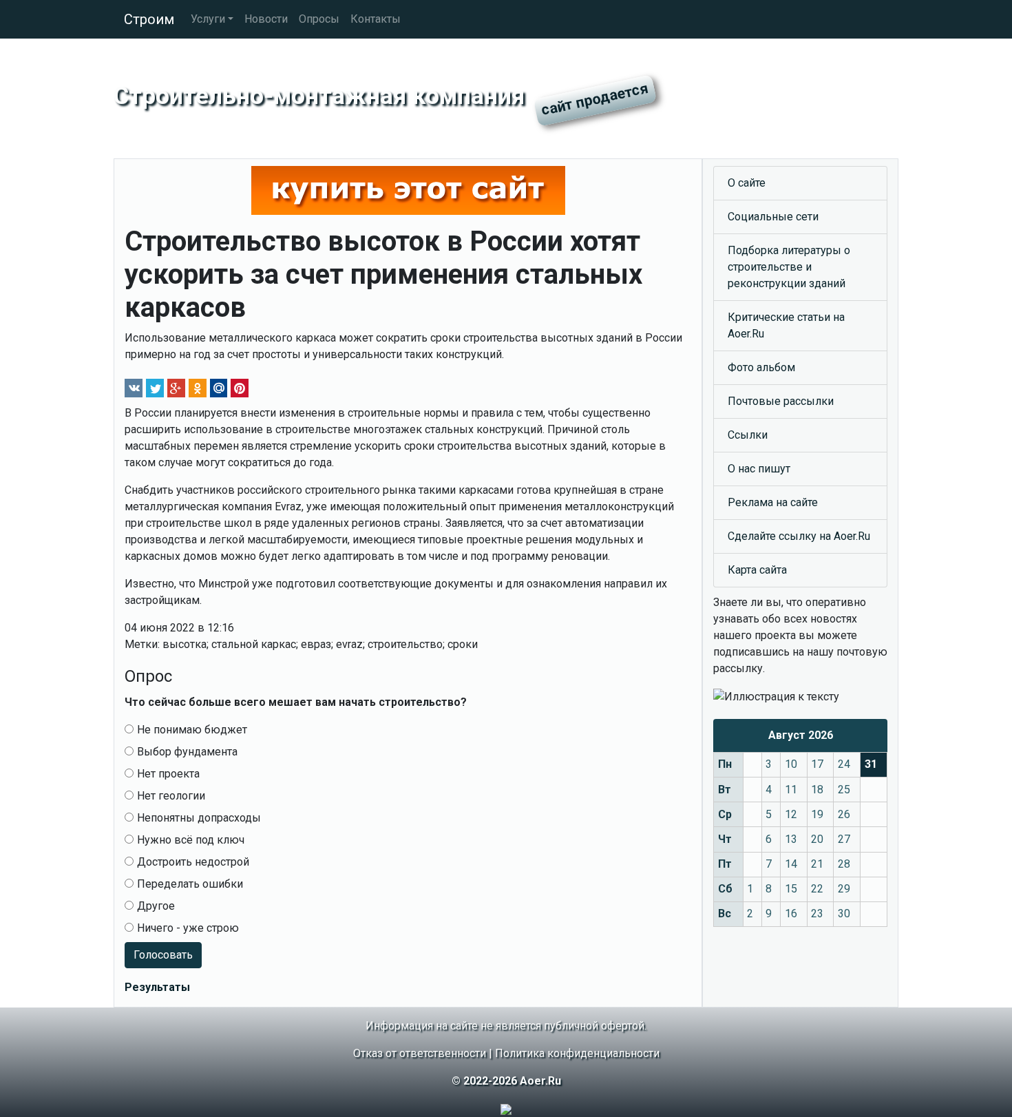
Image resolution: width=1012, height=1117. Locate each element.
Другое (156, 905)
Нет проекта (168, 773)
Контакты (375, 18)
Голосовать (163, 954)
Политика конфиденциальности (577, 1053)
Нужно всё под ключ (190, 839)
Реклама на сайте (773, 502)
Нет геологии (171, 795)
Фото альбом (761, 367)
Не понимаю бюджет (192, 729)
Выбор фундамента (187, 751)
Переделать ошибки (190, 883)
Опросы (319, 18)
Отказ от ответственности (419, 1053)
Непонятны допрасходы (199, 817)
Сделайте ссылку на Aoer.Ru (799, 536)
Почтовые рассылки (781, 401)
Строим (149, 19)
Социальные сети (773, 216)
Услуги (208, 18)
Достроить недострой (193, 861)
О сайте (747, 182)
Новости (266, 18)
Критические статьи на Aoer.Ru (786, 325)
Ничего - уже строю (188, 928)
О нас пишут (759, 468)
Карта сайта (757, 569)
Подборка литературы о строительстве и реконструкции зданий (789, 267)
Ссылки (748, 434)
